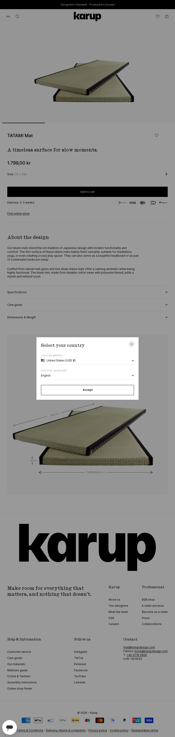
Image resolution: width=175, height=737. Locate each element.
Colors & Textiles (18, 676)
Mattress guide (17, 670)
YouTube (80, 676)
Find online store (18, 213)
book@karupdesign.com (151, 651)
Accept (88, 390)
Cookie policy (119, 730)
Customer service (19, 651)
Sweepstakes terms (144, 730)
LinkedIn (79, 682)
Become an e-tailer (155, 612)
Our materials (16, 664)
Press (146, 618)
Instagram (80, 651)
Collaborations (152, 624)
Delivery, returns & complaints (66, 730)
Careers (113, 624)
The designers (118, 605)
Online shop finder (19, 688)
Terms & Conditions (30, 730)
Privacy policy (97, 730)
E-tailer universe (153, 605)
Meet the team (118, 612)
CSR (111, 618)
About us (114, 599)
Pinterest (80, 664)
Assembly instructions (22, 682)
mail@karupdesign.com (139, 647)
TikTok (78, 658)
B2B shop (148, 599)
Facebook (81, 670)
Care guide (14, 658)
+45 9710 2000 (137, 655)
